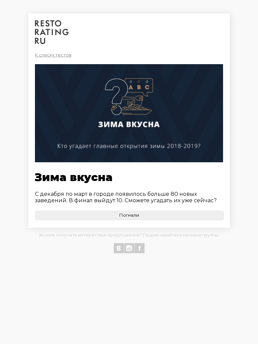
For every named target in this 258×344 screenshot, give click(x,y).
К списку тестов (53, 54)
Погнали (129, 215)
